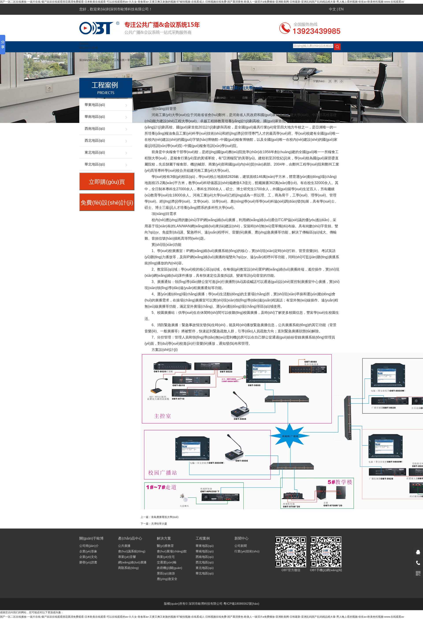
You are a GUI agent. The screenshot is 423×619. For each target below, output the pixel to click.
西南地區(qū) (95, 128)
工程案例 (119, 60)
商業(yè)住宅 (166, 557)
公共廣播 (124, 546)
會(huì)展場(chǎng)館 (172, 551)
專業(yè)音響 (127, 557)
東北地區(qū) (95, 152)
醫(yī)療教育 (165, 546)
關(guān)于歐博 (88, 47)
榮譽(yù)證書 (88, 562)
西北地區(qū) (95, 140)
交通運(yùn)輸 (166, 562)
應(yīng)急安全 (167, 579)
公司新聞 (240, 546)
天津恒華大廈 (159, 523)
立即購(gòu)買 (107, 182)
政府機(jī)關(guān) (169, 568)
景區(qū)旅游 (166, 573)
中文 (332, 9)
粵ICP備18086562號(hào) (241, 603)
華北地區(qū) (135, 60)
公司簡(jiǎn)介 (89, 546)
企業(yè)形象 (88, 551)
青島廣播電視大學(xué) (164, 517)
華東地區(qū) (95, 105)
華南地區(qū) (95, 117)
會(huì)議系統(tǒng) (131, 551)
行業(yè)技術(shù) (247, 551)
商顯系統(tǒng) (128, 568)
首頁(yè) (84, 43)
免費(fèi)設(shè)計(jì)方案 (107, 205)
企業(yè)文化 (88, 557)
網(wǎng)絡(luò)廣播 (132, 562)
